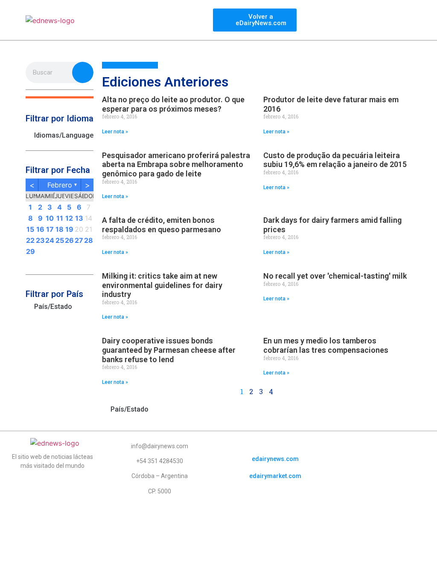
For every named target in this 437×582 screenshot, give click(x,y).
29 (30, 251)
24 (49, 240)
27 (79, 240)
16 (40, 229)
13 (79, 218)
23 (40, 240)
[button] (59, 97)
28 (88, 240)
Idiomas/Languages (63, 135)
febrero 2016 (59, 186)
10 (50, 218)
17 (50, 229)
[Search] (82, 72)
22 (30, 240)
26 (69, 240)
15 (30, 229)
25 (59, 240)
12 (69, 218)
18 (59, 229)
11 (59, 218)
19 (69, 229)
